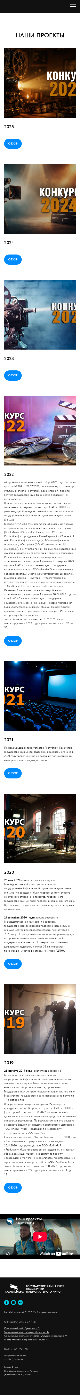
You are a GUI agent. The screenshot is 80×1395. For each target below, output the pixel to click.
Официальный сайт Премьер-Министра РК (26, 1331)
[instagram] (13, 1302)
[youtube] (20, 1302)
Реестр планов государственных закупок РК (26, 1339)
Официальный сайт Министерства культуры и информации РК (35, 1335)
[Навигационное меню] (73, 6)
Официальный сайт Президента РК (22, 1328)
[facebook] (6, 1302)
